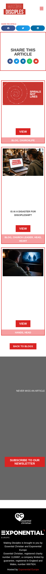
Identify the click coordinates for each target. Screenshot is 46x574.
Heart (23, 241)
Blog (14, 140)
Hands (19, 332)
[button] (8, 28)
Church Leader (23, 237)
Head (37, 237)
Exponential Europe (29, 569)
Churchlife (27, 140)
